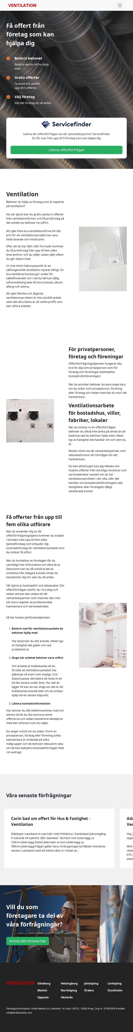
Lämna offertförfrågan (66, 150)
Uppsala (43, 997)
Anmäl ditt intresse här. (27, 941)
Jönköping (91, 983)
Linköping (115, 983)
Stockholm (115, 990)
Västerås (67, 997)
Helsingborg (69, 983)
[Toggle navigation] (120, 5)
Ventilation (22, 5)
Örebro (89, 990)
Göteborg (43, 983)
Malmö (42, 990)
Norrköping (69, 990)
